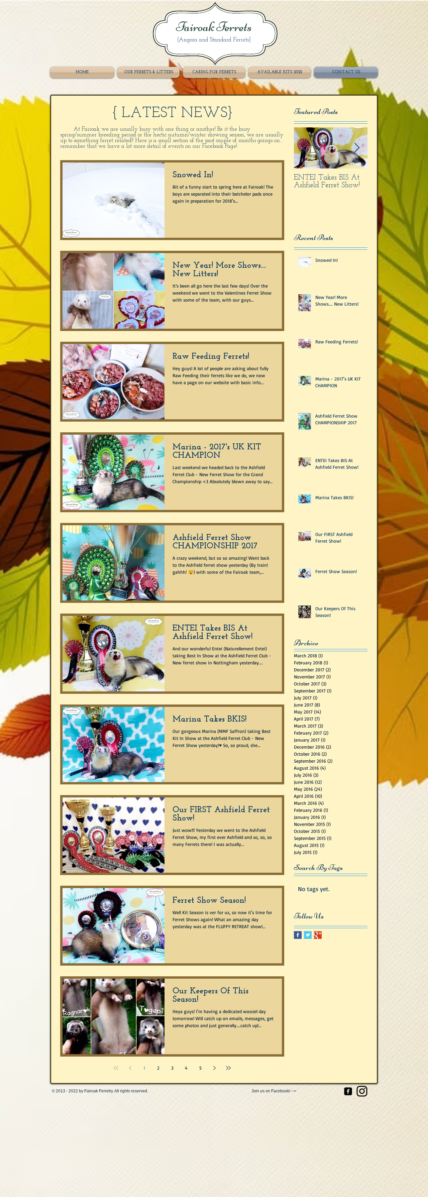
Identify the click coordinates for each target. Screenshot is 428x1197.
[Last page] (228, 1068)
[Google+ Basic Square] (318, 935)
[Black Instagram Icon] (362, 1091)
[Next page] (214, 1068)
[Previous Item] (305, 148)
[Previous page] (130, 1068)
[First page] (116, 1068)
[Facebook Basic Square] (298, 935)
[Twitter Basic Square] (308, 935)
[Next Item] (357, 148)
